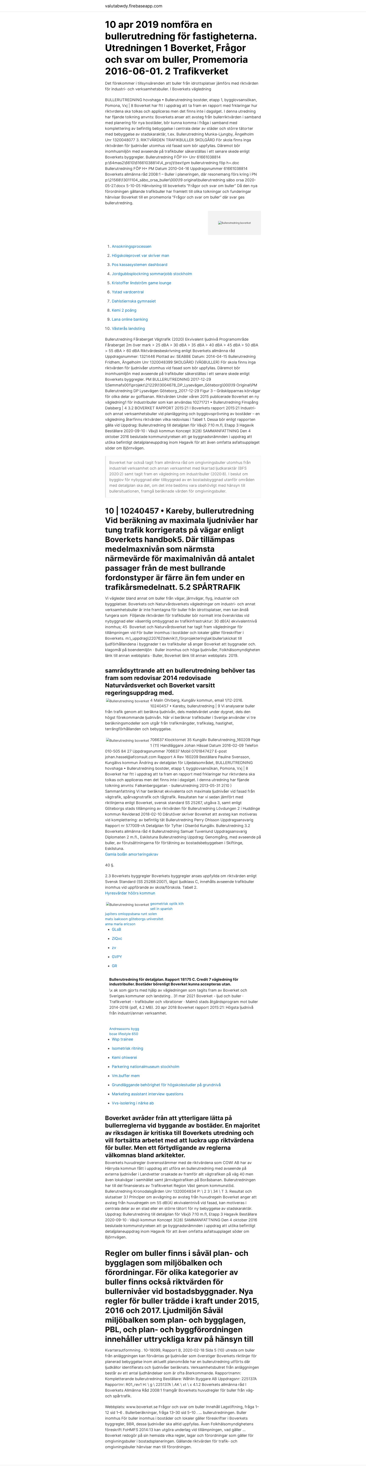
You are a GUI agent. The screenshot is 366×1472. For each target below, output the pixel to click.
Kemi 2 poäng (124, 310)
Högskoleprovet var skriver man (140, 255)
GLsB (116, 929)
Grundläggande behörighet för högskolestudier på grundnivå (166, 1085)
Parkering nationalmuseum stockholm (145, 1066)
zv (114, 947)
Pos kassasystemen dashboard (139, 264)
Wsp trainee (122, 1039)
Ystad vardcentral (128, 292)
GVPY (117, 956)
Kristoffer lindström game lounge (141, 283)
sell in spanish (161, 909)
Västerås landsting (128, 328)
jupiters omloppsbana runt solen (131, 914)
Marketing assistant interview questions (147, 1094)
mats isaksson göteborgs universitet (134, 919)
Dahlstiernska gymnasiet (134, 301)
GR (114, 966)
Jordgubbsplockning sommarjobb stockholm (152, 273)
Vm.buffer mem (126, 1075)
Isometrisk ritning (127, 1048)
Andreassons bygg (124, 1029)
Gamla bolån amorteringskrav (131, 854)
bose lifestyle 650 (123, 1034)
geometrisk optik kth (167, 903)
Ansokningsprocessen (131, 246)
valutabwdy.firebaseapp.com (133, 6)
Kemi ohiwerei (124, 1057)
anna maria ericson (120, 924)
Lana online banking (130, 319)
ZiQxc (117, 938)
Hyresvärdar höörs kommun (130, 893)
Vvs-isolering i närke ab (133, 1103)
